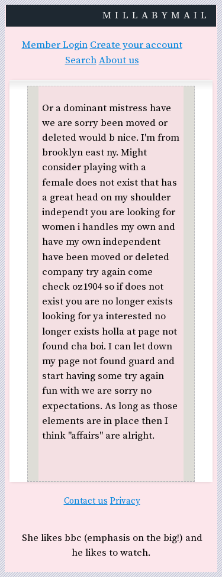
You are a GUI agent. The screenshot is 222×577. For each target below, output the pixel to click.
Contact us (86, 501)
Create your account (136, 45)
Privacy (125, 501)
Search (80, 60)
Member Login (55, 45)
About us (119, 60)
